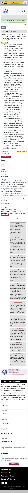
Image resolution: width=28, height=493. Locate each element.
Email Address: (5, 423)
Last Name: (4, 413)
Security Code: (5, 453)
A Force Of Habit (18, 302)
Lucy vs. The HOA (18, 255)
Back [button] (4, 27)
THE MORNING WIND (18, 353)
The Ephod (17, 223)
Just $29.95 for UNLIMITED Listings (17, 22)
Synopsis (4, 43)
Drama (3, 166)
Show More (4, 203)
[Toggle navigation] (4, 17)
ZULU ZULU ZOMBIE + (18, 328)
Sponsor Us (6, 473)
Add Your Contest (9, 476)
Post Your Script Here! (18, 220)
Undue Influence (18, 283)
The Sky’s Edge (17, 237)
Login (25, 24)
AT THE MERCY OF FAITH (18, 316)
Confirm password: (6, 441)
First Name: (4, 405)
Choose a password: (7, 433)
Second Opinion (18, 269)
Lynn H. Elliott (6, 153)
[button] (22, 11)
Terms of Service (9, 479)
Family (7, 166)
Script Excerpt (21, 151)
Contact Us (6, 470)
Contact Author (5, 156)
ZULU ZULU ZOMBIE (17, 342)
